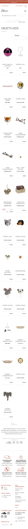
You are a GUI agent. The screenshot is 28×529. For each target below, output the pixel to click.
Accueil (9, 20)
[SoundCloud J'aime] (4, 513)
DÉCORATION (17, 20)
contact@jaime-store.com (21, 518)
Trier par (17, 35)
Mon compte (19, 5)
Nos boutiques (6, 485)
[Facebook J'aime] (5, 516)
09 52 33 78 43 (21, 521)
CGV (16, 507)
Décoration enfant (10, 22)
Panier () (25, 6)
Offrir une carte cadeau (7, 496)
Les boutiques (4, 5)
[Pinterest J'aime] (2, 516)
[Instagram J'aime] (8, 513)
